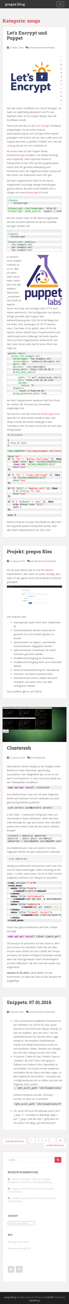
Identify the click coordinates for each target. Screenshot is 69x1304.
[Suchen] (58, 1160)
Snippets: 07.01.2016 (29, 1002)
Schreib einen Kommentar (41, 47)
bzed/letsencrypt (16, 155)
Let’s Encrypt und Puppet (27, 35)
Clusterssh (19, 748)
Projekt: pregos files (29, 551)
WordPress (34, 1300)
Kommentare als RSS (19, 1248)
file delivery (47, 570)
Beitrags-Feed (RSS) (18, 1241)
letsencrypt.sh (33, 192)
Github (38, 691)
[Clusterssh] (34, 724)
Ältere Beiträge (54, 1145)
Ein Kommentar (37, 757)
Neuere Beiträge (15, 1141)
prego (15, 1188)
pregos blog (15, 4)
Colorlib (49, 1297)
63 (60, 1140)
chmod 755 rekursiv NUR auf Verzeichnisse (30, 1190)
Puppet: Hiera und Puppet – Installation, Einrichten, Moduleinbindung (30, 1181)
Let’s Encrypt (42, 125)
